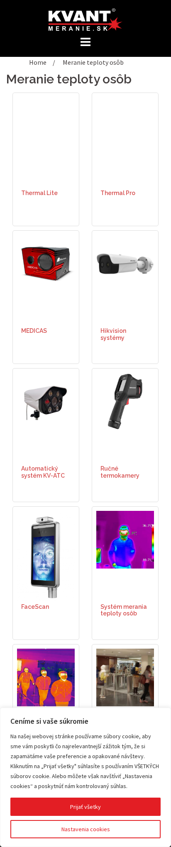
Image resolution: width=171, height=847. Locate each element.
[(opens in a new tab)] (125, 539)
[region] (85, 777)
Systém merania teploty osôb (123, 610)
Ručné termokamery (119, 472)
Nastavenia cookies (85, 829)
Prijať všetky (85, 806)
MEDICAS (34, 330)
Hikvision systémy (113, 334)
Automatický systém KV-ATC (43, 472)
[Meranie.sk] (85, 19)
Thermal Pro (117, 193)
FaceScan (35, 606)
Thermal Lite (39, 193)
